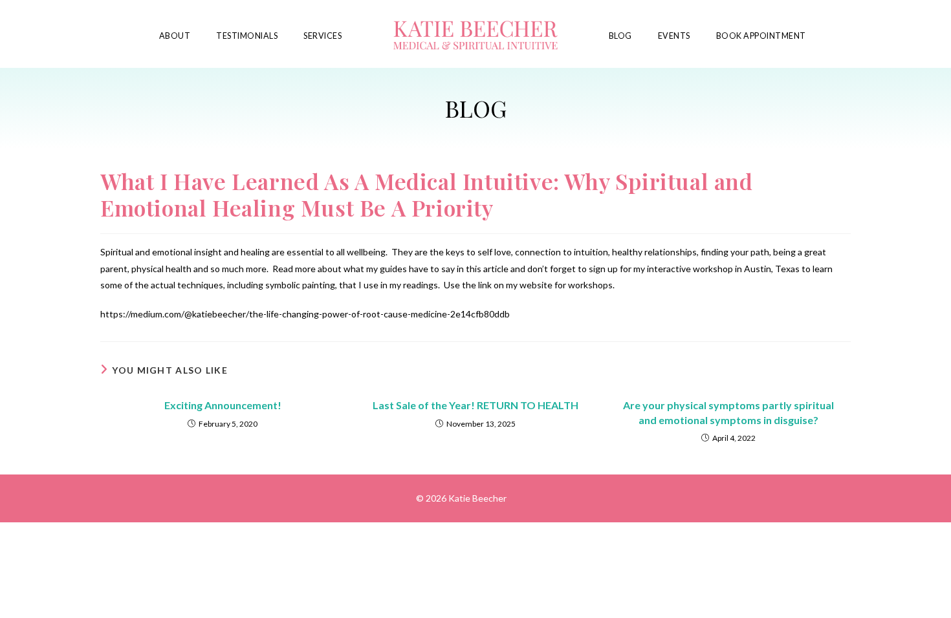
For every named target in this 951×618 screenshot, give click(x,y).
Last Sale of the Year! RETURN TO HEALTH (475, 405)
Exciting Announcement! (222, 405)
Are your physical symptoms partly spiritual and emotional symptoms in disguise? (728, 412)
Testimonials (247, 36)
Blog (620, 36)
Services (322, 36)
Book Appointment (761, 36)
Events (674, 36)
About (175, 36)
